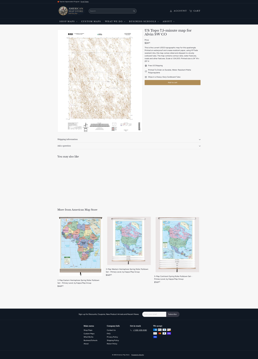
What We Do (114, 21)
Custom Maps (91, 21)
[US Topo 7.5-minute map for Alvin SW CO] (68, 181)
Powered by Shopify (137, 355)
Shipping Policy (113, 340)
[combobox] (113, 11)
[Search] (134, 11)
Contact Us (111, 330)
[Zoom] (100, 81)
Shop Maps (67, 21)
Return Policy (112, 344)
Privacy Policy (112, 337)
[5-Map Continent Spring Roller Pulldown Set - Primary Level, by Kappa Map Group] (177, 250)
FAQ (108, 334)
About (168, 21)
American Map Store (84, 209)
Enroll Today (85, 2)
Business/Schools (143, 21)
